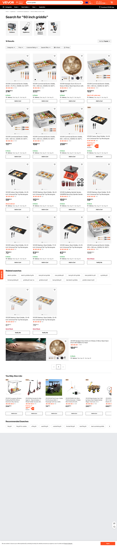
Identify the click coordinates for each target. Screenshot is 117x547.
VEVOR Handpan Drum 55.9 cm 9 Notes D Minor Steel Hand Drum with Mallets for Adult (71, 86)
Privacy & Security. (68, 543)
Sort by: (101, 41)
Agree (108, 543)
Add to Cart (17, 101)
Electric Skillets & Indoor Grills (37, 11)
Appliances (12, 11)
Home (7, 11)
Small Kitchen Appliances (23, 11)
